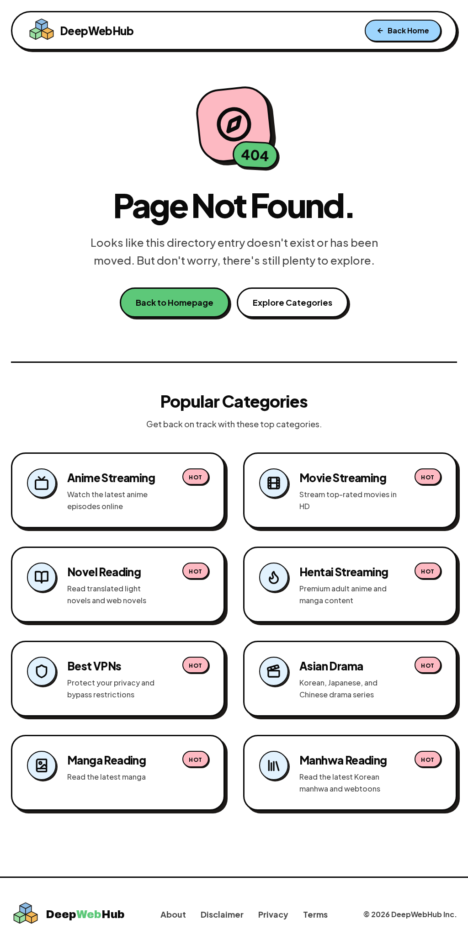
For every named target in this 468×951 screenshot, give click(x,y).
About (173, 914)
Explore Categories (292, 302)
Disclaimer (222, 914)
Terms (315, 914)
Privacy (273, 914)
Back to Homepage (174, 302)
